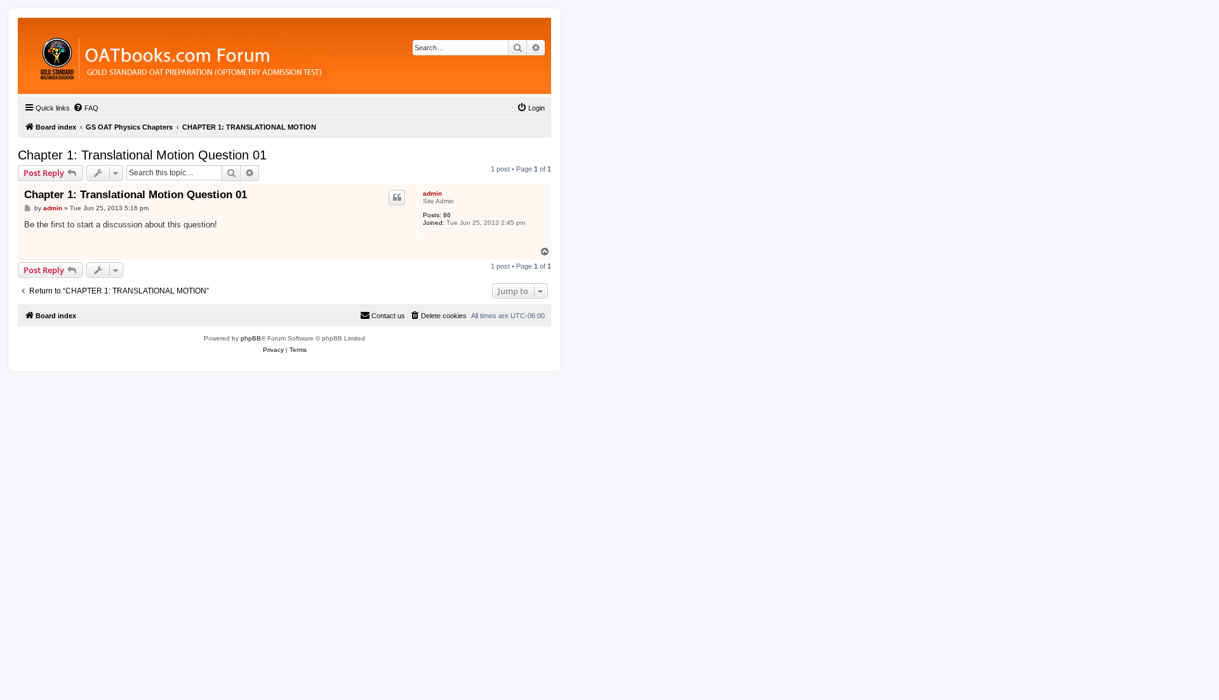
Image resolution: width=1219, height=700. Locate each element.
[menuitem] (85, 108)
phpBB (251, 338)
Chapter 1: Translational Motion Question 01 (142, 155)
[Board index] (250, 56)
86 (447, 215)
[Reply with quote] (397, 197)
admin (432, 193)
